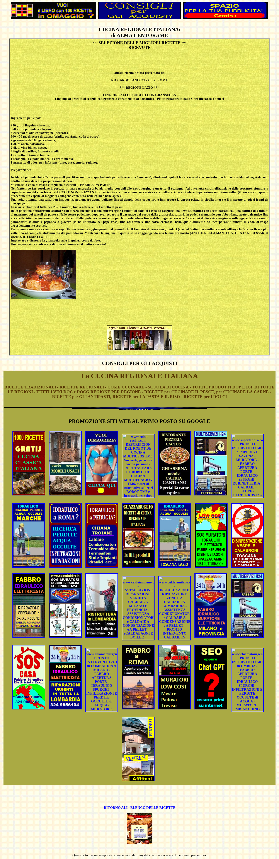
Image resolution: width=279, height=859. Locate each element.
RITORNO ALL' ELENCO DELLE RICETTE (139, 807)
